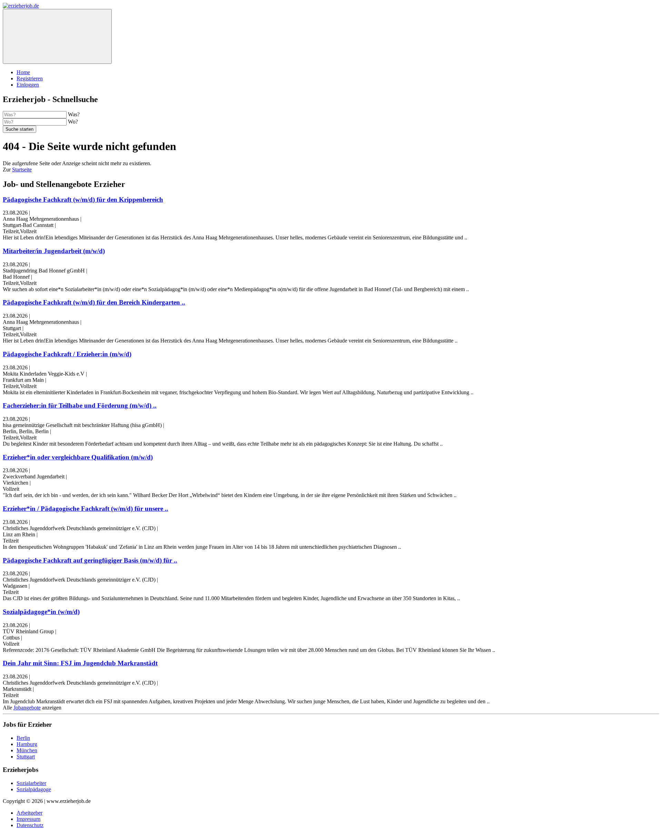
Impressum (28, 819)
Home (23, 72)
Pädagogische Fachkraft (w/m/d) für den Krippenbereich (83, 199)
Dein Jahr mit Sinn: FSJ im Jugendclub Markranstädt (80, 663)
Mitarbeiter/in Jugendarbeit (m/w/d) (54, 251)
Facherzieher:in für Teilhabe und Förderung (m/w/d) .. (80, 405)
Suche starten (19, 129)
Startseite (22, 169)
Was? (74, 114)
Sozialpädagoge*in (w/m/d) (41, 611)
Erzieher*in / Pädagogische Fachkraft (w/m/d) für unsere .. (85, 508)
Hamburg (27, 744)
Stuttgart (26, 756)
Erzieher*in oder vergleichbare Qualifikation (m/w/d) (78, 457)
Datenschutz (30, 825)
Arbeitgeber (29, 813)
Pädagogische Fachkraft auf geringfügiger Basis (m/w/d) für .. (90, 560)
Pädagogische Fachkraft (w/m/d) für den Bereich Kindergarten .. (94, 302)
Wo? (73, 122)
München (27, 750)
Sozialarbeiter (31, 783)
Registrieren (30, 78)
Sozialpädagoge (34, 789)
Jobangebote (27, 708)
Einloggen (28, 85)
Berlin (23, 738)
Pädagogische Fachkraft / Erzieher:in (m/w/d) (67, 354)
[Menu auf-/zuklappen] (57, 36)
